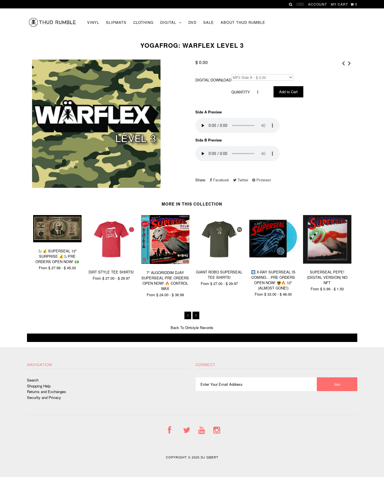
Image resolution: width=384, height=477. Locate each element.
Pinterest (263, 179)
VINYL (93, 22)
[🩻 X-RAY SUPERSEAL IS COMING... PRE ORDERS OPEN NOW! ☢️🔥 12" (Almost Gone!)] (273, 261)
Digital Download (213, 80)
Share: (200, 179)
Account (317, 4)
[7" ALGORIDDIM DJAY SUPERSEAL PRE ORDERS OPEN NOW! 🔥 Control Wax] (165, 262)
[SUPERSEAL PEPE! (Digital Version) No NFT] (327, 262)
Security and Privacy (44, 397)
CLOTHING (143, 22)
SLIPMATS (116, 22)
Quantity (240, 92)
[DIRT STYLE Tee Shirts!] (111, 261)
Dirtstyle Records (199, 327)
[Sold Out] (192, 338)
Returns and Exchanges (46, 391)
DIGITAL (168, 22)
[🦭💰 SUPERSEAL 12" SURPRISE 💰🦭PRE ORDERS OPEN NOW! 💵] (57, 240)
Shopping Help (39, 386)
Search (33, 380)
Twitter (242, 179)
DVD (192, 22)
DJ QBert (209, 457)
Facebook (220, 179)
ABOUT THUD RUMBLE (243, 22)
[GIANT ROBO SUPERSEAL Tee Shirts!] (219, 261)
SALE (208, 22)
